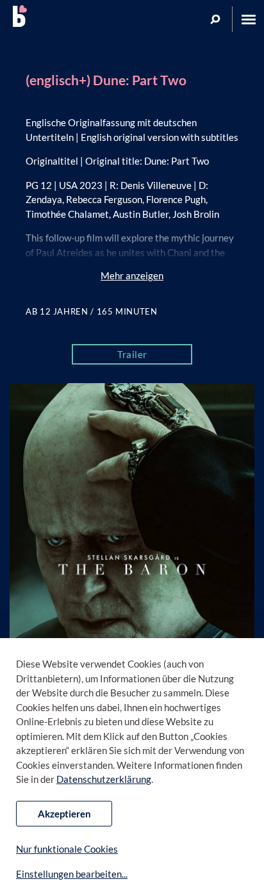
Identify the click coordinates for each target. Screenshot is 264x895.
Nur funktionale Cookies (67, 849)
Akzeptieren (64, 813)
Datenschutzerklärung (103, 779)
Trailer (132, 354)
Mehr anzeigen (132, 275)
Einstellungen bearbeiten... (72, 874)
